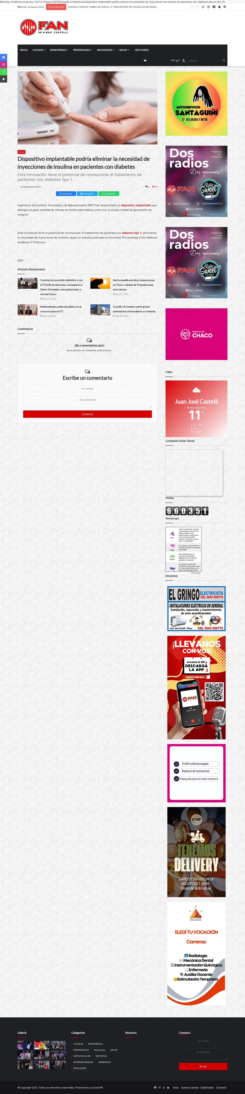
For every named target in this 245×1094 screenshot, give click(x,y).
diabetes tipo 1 (131, 233)
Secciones (142, 49)
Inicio (24, 49)
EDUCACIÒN (79, 1068)
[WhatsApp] (3, 71)
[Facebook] (3, 57)
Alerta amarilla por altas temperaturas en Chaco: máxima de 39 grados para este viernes (134, 285)
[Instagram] (3, 64)
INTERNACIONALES (83, 1062)
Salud (21, 152)
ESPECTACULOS (82, 1056)
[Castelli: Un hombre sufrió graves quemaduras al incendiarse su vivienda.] (100, 309)
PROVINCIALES (81, 49)
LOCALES (38, 49)
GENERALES (104, 1062)
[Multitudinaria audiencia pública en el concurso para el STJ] (27, 309)
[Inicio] (44, 27)
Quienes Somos (190, 1087)
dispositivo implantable (136, 205)
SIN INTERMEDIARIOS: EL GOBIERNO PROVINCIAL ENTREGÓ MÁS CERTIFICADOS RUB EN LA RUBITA (124, 6)
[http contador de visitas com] (187, 514)
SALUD (123, 49)
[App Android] (3, 79)
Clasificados (207, 1087)
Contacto (184, 1032)
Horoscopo (195, 573)
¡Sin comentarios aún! (89, 345)
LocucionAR (96, 1087)
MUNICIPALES (58, 49)
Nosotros (131, 1032)
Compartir (66, 193)
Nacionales (104, 49)
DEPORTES (101, 1056)
